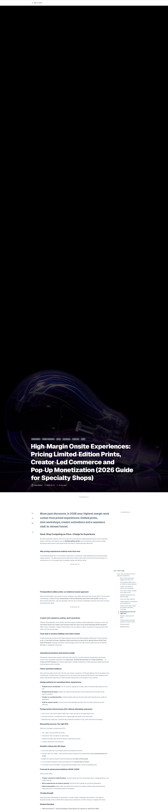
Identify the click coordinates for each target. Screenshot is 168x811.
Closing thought (124, 624)
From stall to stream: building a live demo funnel (128, 591)
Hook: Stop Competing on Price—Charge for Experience (126, 574)
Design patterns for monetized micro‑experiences (128, 602)
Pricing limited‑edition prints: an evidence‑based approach (128, 583)
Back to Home (38, 3)
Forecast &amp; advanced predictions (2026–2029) (127, 621)
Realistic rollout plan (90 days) (127, 616)
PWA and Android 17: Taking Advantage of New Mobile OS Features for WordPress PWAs (70, 809)
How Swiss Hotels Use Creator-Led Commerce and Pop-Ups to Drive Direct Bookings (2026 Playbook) (73, 625)
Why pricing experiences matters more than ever (127, 579)
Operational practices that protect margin (127, 595)
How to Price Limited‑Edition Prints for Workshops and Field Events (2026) (74, 598)
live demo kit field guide (80, 759)
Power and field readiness (127, 599)
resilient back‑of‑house (81, 762)
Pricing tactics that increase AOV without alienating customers (128, 607)
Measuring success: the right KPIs (127, 612)
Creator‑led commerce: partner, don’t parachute (127, 587)
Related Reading (124, 627)
